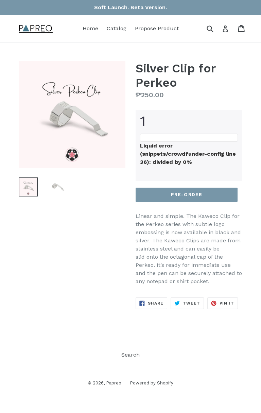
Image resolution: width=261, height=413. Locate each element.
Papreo (113, 382)
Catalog (116, 28)
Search (130, 354)
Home (90, 28)
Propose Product (157, 28)
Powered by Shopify (151, 382)
